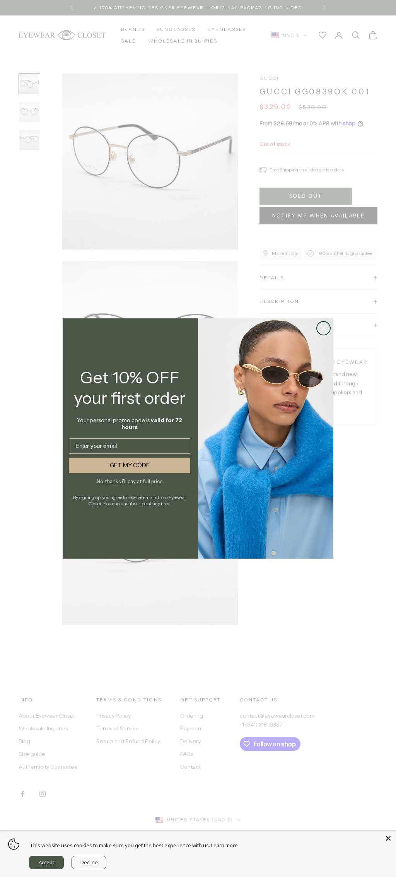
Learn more (224, 845)
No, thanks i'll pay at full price (129, 481)
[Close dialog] (323, 328)
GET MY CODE (130, 465)
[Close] (388, 838)
